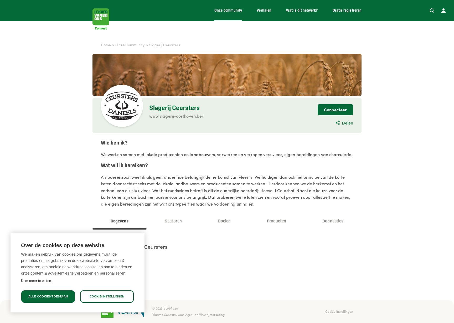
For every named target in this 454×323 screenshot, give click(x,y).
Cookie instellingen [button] (339, 311)
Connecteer (335, 109)
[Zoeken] (432, 10)
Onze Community (130, 44)
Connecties (332, 221)
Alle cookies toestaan (48, 296)
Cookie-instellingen (107, 296)
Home (106, 44)
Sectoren (173, 221)
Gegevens (120, 221)
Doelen (224, 221)
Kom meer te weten (36, 281)
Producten (276, 221)
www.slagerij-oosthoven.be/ (176, 116)
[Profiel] (443, 10)
